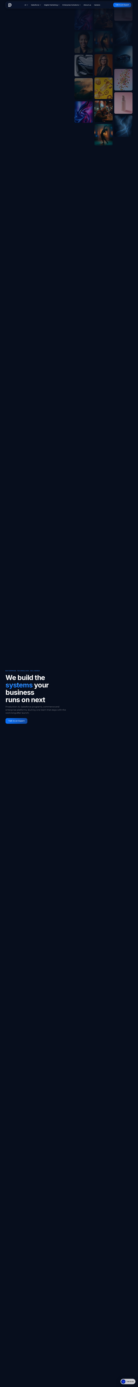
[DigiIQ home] (10, 5)
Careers (97, 5)
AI (25, 5)
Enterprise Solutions (70, 5)
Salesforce (35, 5)
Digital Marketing (51, 5)
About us (87, 5)
